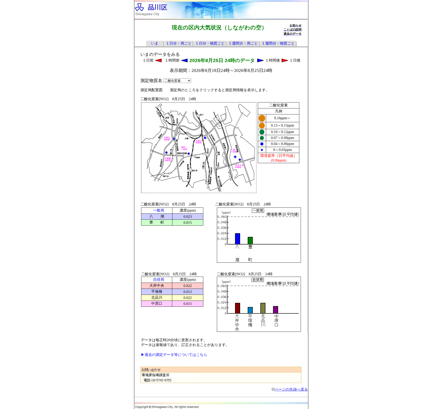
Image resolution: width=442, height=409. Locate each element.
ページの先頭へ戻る (291, 389)
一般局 (158, 210)
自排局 (158, 279)
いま (154, 43)
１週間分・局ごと (243, 43)
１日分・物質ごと (210, 43)
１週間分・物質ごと (278, 43)
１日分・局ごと (179, 43)
